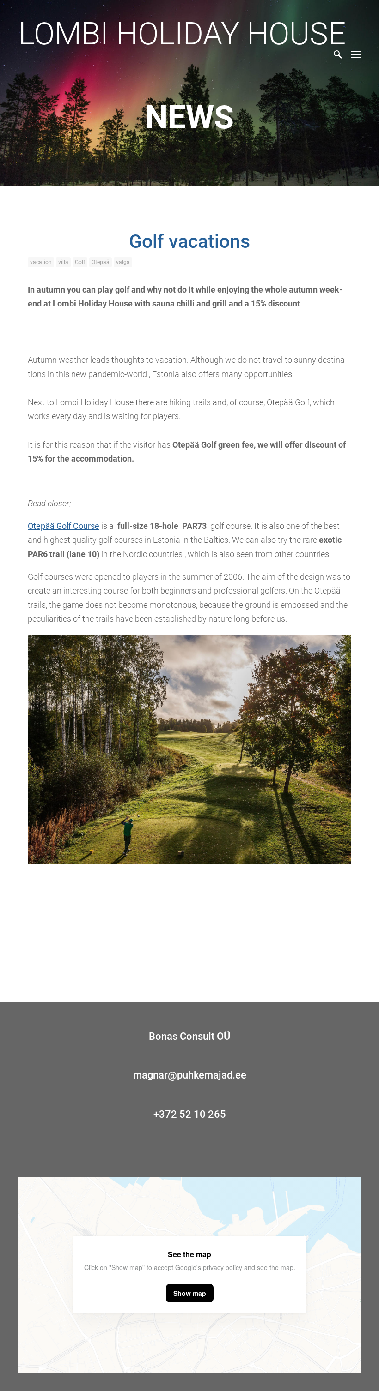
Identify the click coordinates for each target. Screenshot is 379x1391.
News (189, 117)
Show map (189, 1293)
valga (123, 262)
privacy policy (222, 1267)
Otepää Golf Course (63, 526)
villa (63, 262)
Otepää (101, 262)
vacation (41, 262)
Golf (80, 262)
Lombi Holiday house (182, 34)
